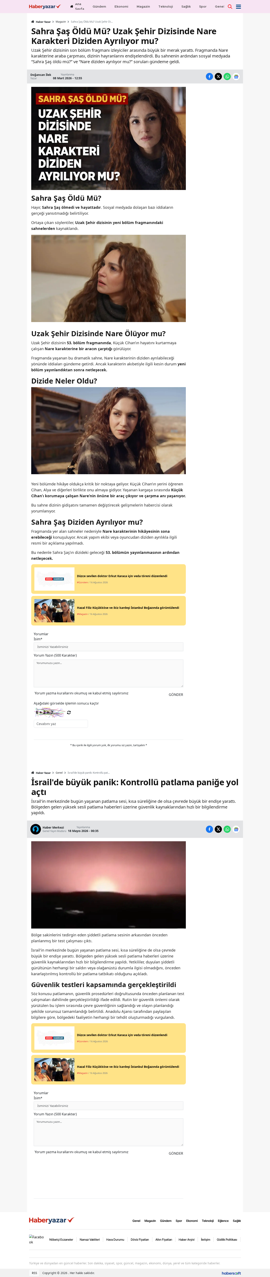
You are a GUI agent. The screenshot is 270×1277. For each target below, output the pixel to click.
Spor (179, 1220)
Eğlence (223, 1220)
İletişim (205, 1239)
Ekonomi (192, 1220)
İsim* (38, 639)
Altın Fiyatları (163, 1239)
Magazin (61, 21)
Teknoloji (208, 1220)
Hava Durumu (115, 1239)
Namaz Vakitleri (90, 1239)
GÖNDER (176, 694)
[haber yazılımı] (231, 1273)
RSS (34, 1273)
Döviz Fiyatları (140, 1239)
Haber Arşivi (186, 1239)
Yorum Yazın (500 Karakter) (55, 655)
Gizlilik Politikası (227, 1239)
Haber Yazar (43, 22)
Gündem (165, 1220)
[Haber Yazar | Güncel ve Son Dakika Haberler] (52, 1220)
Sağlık (237, 1220)
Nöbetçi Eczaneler (61, 1239)
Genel (59, 772)
